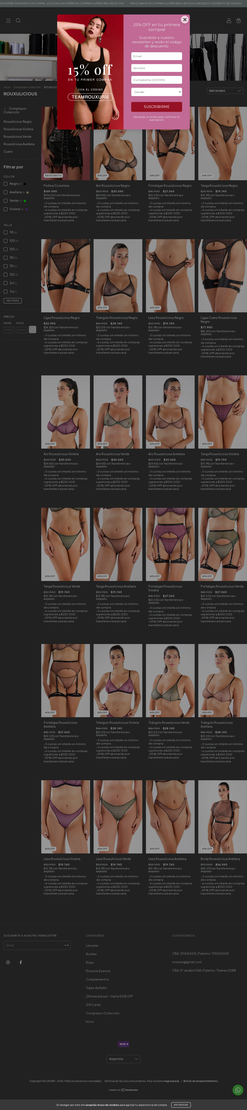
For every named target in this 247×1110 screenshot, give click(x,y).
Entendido (181, 1105)
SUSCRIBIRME (157, 107)
